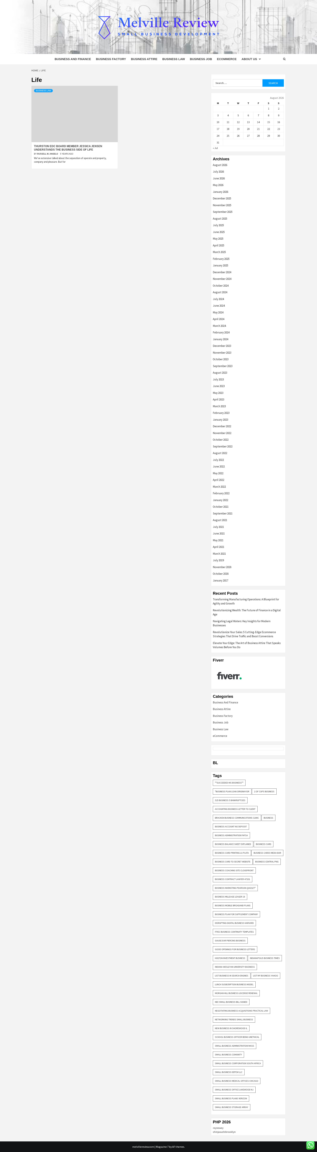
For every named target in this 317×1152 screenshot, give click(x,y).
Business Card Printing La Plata (232, 852)
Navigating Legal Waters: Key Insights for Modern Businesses (241, 623)
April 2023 (218, 399)
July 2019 (218, 560)
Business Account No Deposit (231, 826)
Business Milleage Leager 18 (230, 896)
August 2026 (220, 165)
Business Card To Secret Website (232, 861)
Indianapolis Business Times (265, 958)
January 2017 (220, 580)
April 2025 (218, 245)
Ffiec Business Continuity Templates (234, 931)
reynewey (218, 1127)
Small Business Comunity (228, 1054)
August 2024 (220, 292)
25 (228, 135)
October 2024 (221, 285)
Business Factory (111, 59)
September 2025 (222, 212)
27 (248, 135)
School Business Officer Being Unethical (237, 1037)
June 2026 (219, 178)
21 (258, 129)
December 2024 (222, 272)
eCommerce (227, 59)
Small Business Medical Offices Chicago (236, 1080)
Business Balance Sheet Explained (233, 844)
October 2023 (221, 359)
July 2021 (218, 527)
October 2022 (221, 439)
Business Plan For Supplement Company (236, 914)
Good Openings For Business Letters (235, 949)
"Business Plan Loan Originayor (232, 791)
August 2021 (220, 520)
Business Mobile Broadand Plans (232, 905)
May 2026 (218, 185)
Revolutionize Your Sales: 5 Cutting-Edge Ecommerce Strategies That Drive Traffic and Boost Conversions (244, 634)
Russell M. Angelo (47, 154)
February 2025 (221, 259)
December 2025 (222, 198)
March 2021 (219, 553)
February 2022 (221, 493)
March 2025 (219, 252)
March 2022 (219, 486)
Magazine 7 (162, 1146)
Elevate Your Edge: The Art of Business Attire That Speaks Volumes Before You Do (247, 645)
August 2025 (220, 218)
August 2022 (220, 453)
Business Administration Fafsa (231, 835)
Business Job (201, 59)
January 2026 (220, 192)
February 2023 (221, 413)
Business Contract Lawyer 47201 (232, 879)
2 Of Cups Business (264, 791)
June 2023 (219, 386)
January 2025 (220, 265)
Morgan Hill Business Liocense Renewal (236, 993)
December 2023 (222, 346)
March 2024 (219, 326)
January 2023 (220, 419)
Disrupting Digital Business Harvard (234, 923)
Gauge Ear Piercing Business (230, 940)
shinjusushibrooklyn (224, 1131)
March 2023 (219, 406)
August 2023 (220, 372)
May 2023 (218, 393)
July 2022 (218, 460)
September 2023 (222, 366)
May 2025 (218, 238)
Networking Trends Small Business (234, 1019)
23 (278, 129)
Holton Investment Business (230, 958)
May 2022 (218, 473)
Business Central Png (267, 861)
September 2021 (222, 513)
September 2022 (222, 446)
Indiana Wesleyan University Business (235, 966)
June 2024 (219, 305)
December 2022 (222, 426)
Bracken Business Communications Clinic (237, 817)
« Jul (215, 148)
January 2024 (220, 339)
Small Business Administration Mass (234, 1045)
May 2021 (218, 540)
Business (268, 817)
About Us (249, 59)
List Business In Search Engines (231, 975)
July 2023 (218, 379)
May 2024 (218, 312)
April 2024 (218, 319)
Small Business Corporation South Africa (238, 1063)
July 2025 (218, 225)
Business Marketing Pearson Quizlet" (235, 887)
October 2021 (221, 506)
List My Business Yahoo (265, 975)
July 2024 (218, 299)
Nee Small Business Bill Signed (231, 1001)
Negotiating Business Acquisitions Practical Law (241, 1010)
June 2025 (219, 232)
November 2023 (222, 352)
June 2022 (219, 466)
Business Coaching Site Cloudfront (234, 870)
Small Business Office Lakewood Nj (234, 1089)
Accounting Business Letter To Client (235, 808)
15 (268, 122)
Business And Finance (73, 59)
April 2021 (218, 547)
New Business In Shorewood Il (231, 1028)
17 (218, 129)
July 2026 (218, 171)
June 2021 (219, 533)
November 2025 (222, 205)
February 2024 (221, 332)
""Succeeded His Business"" (229, 782)
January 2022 (220, 500)
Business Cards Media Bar (267, 852)
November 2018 (222, 567)
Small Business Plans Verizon (231, 1098)
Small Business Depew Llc (228, 1072)
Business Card (263, 844)
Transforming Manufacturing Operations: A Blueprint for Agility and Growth (246, 601)
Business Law (173, 59)
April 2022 (218, 480)
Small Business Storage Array (231, 1107)
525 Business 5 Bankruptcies (230, 800)
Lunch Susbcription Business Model (234, 984)
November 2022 (222, 433)
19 (238, 129)
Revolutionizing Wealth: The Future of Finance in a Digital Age (247, 612)
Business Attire (144, 59)
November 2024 (222, 279)
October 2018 (221, 574)
